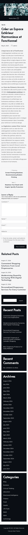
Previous (14, 174)
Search (5, 297)
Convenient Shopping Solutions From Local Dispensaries (10, 265)
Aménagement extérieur (15, 92)
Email (3, 225)
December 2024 (8, 448)
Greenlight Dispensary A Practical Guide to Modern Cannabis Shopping (11, 339)
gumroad (14, 12)
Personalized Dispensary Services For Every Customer (13, 288)
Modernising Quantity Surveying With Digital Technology (11, 277)
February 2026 (7, 401)
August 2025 (7, 421)
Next (14, 185)
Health (5, 505)
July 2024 (6, 465)
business (6, 485)
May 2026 (6, 391)
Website (4, 231)
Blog (3, 25)
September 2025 (8, 418)
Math (5, 512)
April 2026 (6, 394)
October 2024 (7, 455)
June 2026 (6, 388)
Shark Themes (16, 531)
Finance (5, 498)
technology (7, 519)
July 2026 (6, 384)
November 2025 (8, 411)
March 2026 (7, 398)
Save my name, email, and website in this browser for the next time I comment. (14, 240)
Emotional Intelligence (10, 495)
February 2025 (8, 442)
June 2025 (6, 428)
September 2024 (8, 458)
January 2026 (7, 404)
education (6, 492)
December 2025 (8, 408)
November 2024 (8, 452)
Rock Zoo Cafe (14, 7)
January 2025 (7, 445)
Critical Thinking (8, 488)
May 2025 (6, 431)
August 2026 (7, 381)
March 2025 (7, 438)
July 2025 (6, 425)
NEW (5, 515)
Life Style (6, 509)
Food (5, 502)
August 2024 (7, 462)
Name (3, 219)
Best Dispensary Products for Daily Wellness (12, 347)
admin (15, 45)
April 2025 (6, 435)
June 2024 (6, 469)
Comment (5, 202)
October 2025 (7, 415)
